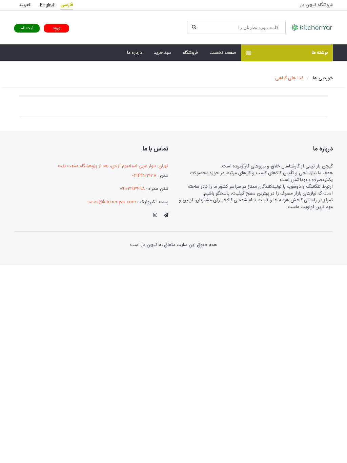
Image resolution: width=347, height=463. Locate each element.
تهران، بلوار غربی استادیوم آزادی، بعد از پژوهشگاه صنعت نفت (113, 166)
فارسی (66, 5)
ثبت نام (27, 28)
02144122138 (144, 176)
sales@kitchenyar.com (111, 202)
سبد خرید (162, 53)
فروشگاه (190, 53)
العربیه (25, 5)
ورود (56, 28)
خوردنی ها (323, 78)
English (48, 5)
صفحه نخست (222, 53)
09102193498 (132, 189)
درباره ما (134, 53)
